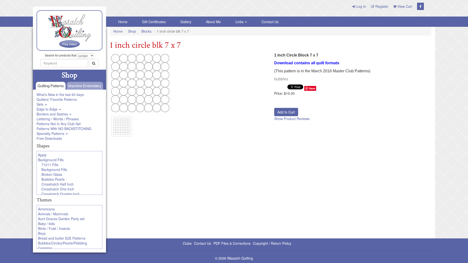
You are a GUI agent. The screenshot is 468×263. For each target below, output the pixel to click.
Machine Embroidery (84, 85)
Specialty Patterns (51, 133)
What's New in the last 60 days (60, 94)
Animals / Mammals (53, 213)
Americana (46, 209)
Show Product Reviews (292, 118)
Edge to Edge (47, 109)
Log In (360, 6)
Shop (132, 31)
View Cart (404, 6)
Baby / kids (46, 223)
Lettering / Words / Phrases (58, 118)
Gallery (185, 21)
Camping (45, 247)
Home (122, 21)
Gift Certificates (154, 21)
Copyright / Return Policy (272, 243)
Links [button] (239, 21)
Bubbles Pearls (53, 179)
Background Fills (51, 159)
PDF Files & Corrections (232, 243)
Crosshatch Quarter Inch (60, 193)
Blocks (146, 31)
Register (381, 6)
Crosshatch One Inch (57, 189)
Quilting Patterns (51, 85)
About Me (213, 21)
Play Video (69, 44)
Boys (42, 233)
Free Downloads (49, 138)
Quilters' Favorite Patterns (57, 99)
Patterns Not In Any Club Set (59, 123)
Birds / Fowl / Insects (54, 228)
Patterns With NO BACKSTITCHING (64, 128)
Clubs (187, 243)
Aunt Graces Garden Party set (61, 218)
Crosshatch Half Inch (57, 184)
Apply (42, 154)
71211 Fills (49, 164)
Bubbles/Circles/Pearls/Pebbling (62, 243)
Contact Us (270, 21)
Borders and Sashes (53, 114)
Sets (40, 104)
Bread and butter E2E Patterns (61, 238)
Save (312, 88)
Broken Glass (51, 174)
